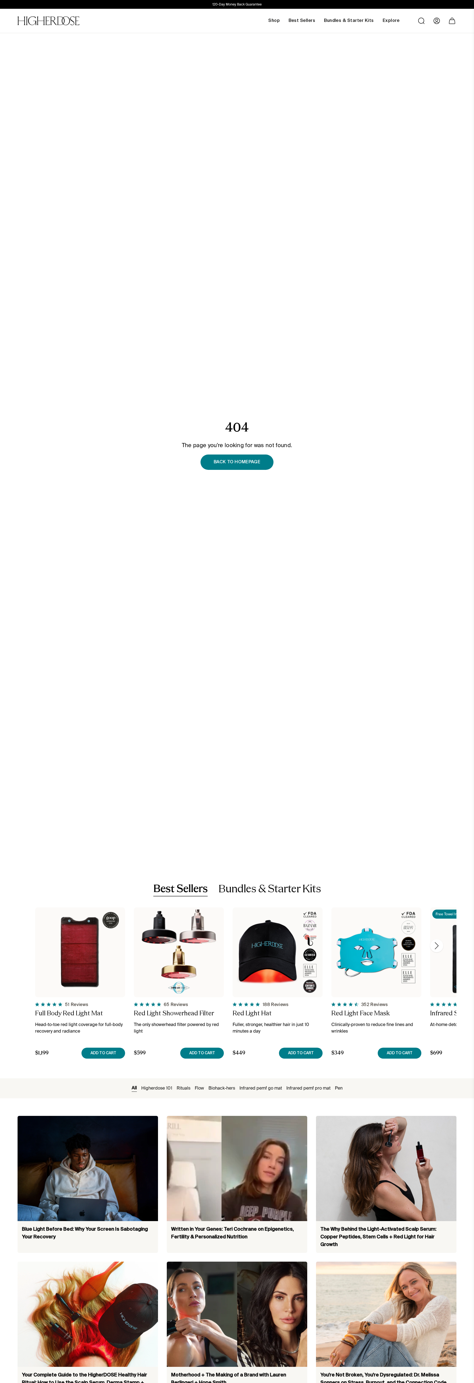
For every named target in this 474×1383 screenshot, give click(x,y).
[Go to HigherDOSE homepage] (49, 20)
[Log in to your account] (436, 20)
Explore (391, 21)
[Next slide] (436, 945)
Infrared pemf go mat (260, 1088)
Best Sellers (180, 889)
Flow (199, 1088)
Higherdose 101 (156, 1088)
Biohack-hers (221, 1088)
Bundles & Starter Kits (270, 889)
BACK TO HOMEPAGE (237, 462)
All (134, 1088)
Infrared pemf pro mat (308, 1088)
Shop (274, 21)
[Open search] (421, 20)
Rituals (183, 1088)
